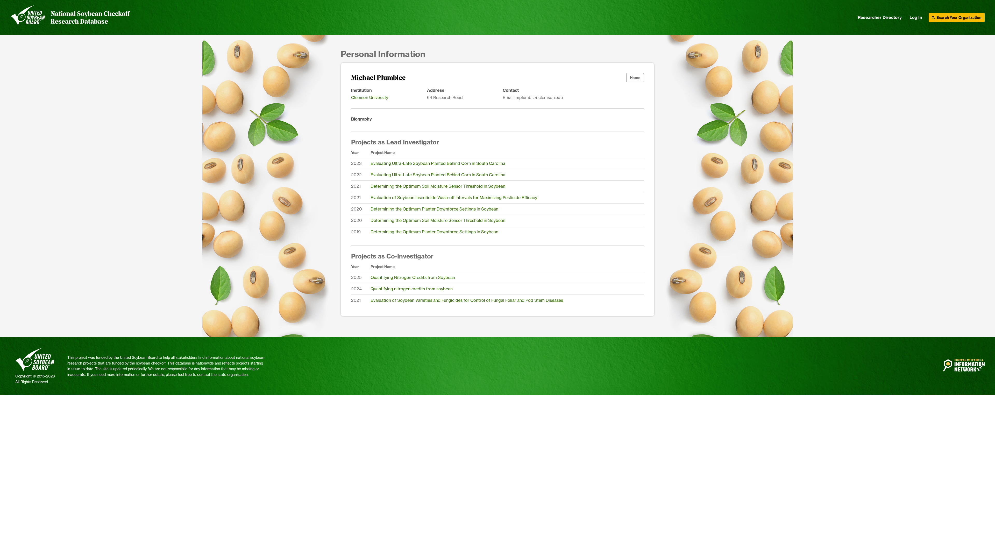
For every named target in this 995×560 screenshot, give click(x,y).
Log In (915, 17)
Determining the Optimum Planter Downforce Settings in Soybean (434, 209)
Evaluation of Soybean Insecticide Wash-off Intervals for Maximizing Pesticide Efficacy (454, 197)
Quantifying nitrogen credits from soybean (412, 288)
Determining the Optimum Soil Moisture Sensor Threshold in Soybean (438, 186)
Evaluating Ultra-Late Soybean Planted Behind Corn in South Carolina (438, 163)
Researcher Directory (880, 17)
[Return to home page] (28, 18)
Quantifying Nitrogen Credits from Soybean (413, 277)
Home (635, 77)
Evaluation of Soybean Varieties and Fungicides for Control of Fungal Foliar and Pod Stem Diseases (467, 300)
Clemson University (369, 97)
